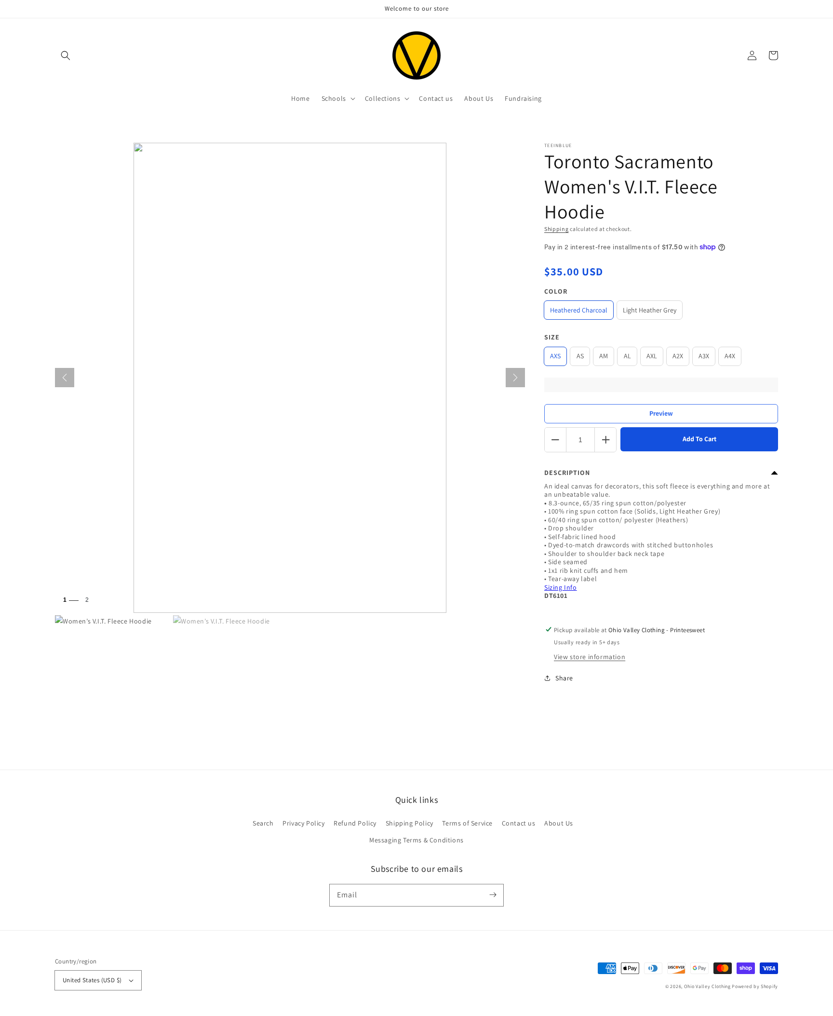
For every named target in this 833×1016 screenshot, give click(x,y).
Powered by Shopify (755, 986)
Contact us (519, 823)
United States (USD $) (92, 980)
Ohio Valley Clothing (707, 986)
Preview (661, 413)
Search (263, 823)
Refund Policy (355, 823)
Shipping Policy (409, 823)
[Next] (515, 377)
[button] (65, 55)
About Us (558, 823)
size (552, 337)
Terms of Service (467, 823)
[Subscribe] (492, 895)
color (555, 291)
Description (567, 472)
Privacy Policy (303, 823)
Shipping (556, 228)
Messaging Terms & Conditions (416, 840)
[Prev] (64, 377)
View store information (589, 656)
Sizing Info (560, 587)
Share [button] (564, 678)
